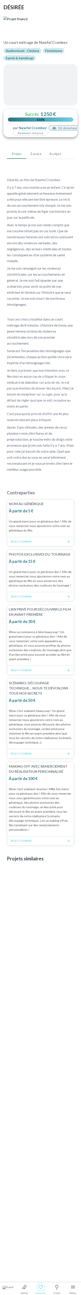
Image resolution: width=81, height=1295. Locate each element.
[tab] (16, 153)
